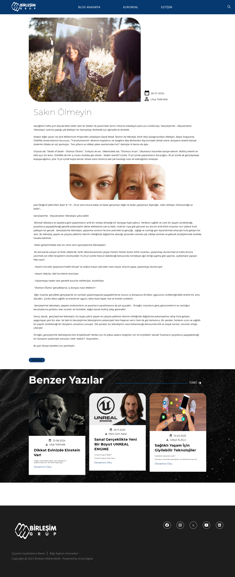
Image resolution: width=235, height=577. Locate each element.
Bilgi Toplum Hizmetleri (64, 553)
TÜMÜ (193, 382)
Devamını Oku (42, 466)
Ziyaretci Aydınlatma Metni (28, 553)
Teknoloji (37, 360)
